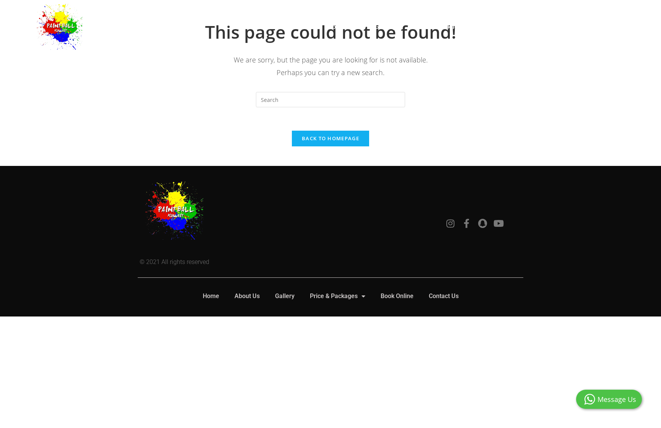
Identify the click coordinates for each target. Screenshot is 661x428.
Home (299, 26)
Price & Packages (440, 26)
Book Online (510, 26)
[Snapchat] (482, 223)
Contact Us (564, 26)
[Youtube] (498, 223)
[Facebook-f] (466, 223)
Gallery (385, 26)
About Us (341, 26)
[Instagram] (450, 223)
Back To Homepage (330, 138)
